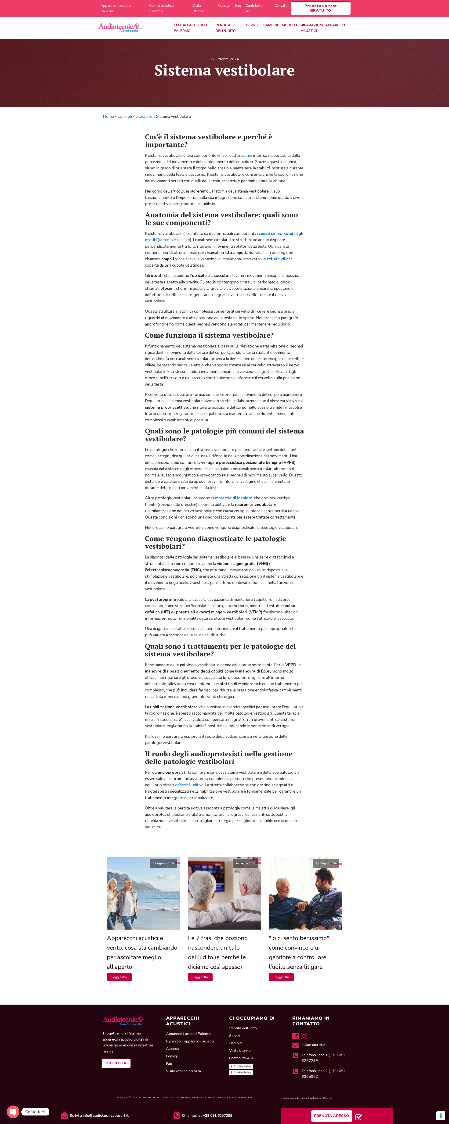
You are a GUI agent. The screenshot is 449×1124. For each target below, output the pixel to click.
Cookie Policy (242, 1072)
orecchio (244, 155)
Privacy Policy (242, 1066)
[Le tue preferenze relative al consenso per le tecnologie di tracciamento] (440, 1115)
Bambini (270, 25)
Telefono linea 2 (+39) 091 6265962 (324, 1073)
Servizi (253, 25)
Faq (238, 5)
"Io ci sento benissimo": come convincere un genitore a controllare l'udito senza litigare (299, 952)
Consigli (224, 5)
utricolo (166, 240)
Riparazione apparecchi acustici (324, 28)
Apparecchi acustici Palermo (116, 8)
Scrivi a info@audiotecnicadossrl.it (99, 1115)
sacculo (183, 240)
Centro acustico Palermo (161, 8)
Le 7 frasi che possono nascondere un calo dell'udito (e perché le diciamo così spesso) (218, 952)
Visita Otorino (198, 8)
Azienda (172, 1048)
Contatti (281, 5)
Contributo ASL (254, 8)
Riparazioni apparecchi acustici (190, 1041)
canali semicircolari (277, 233)
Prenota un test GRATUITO (320, 8)
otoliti (151, 240)
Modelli (289, 25)
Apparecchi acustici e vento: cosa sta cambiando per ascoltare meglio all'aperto (142, 952)
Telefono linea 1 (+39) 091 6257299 (324, 1057)
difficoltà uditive (189, 785)
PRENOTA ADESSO (331, 1115)
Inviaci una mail (314, 1044)
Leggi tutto (119, 977)
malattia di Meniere (233, 498)
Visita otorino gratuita (183, 1071)
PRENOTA (116, 1063)
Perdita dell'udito (226, 28)
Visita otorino (240, 1050)
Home (108, 116)
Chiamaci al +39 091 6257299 (207, 1115)
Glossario (144, 116)
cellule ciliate (280, 259)
